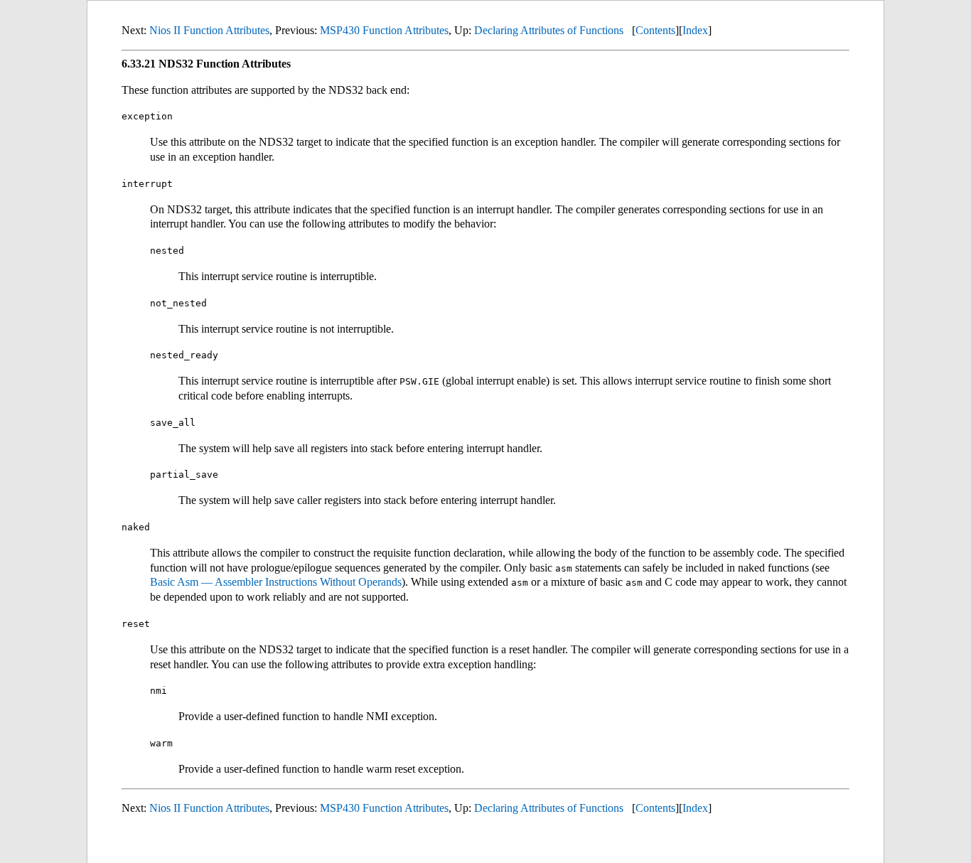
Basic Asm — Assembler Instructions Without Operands (276, 582)
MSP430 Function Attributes (384, 30)
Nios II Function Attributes (209, 30)
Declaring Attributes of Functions (548, 30)
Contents (655, 30)
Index (695, 30)
